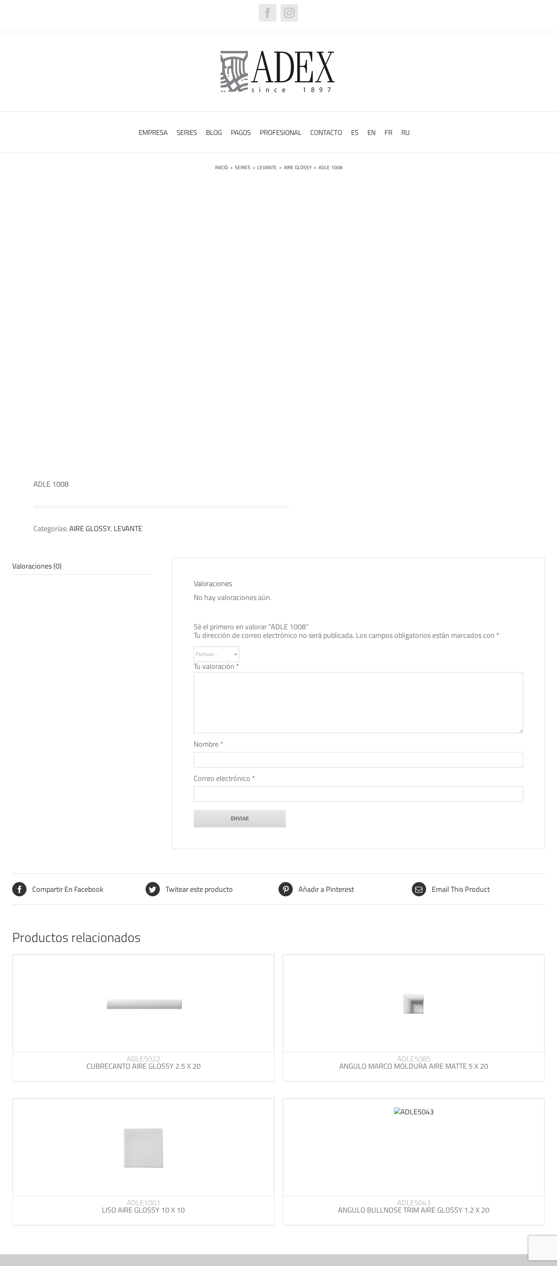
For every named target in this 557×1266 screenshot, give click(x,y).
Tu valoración (216, 666)
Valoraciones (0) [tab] (37, 565)
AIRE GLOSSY (90, 528)
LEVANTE (128, 528)
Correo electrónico (224, 778)
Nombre (208, 744)
